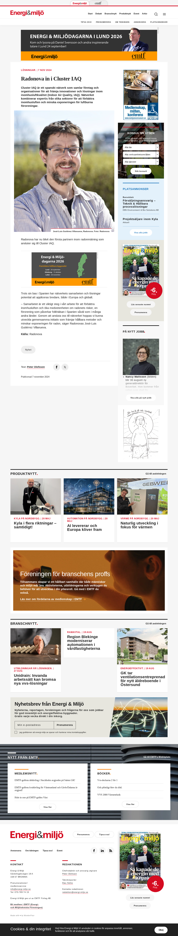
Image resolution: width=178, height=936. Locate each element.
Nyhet (28, 350)
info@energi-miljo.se (20, 889)
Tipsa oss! (86, 22)
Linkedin (102, 850)
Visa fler (48, 807)
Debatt (98, 13)
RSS (110, 850)
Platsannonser (159, 22)
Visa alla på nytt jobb (141, 398)
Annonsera (140, 22)
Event (136, 13)
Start (90, 13)
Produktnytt (125, 13)
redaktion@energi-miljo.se (75, 892)
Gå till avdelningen (156, 474)
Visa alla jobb (141, 232)
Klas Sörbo (67, 883)
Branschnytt (111, 13)
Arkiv (144, 13)
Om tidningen (122, 22)
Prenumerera (103, 22)
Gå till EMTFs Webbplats (157, 757)
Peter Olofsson (69, 874)
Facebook (94, 850)
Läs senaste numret (141, 304)
